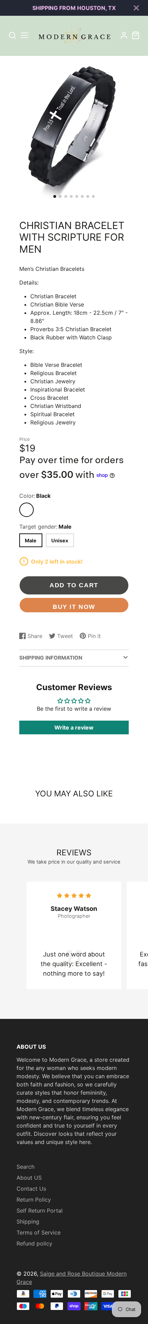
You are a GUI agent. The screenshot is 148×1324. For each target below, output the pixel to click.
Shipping (28, 1221)
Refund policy (34, 1243)
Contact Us (31, 1188)
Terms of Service (39, 1232)
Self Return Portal (40, 1210)
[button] (54, 196)
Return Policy (34, 1199)
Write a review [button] (74, 727)
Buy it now (74, 606)
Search (25, 1166)
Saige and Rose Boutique (73, 1273)
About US (29, 1177)
